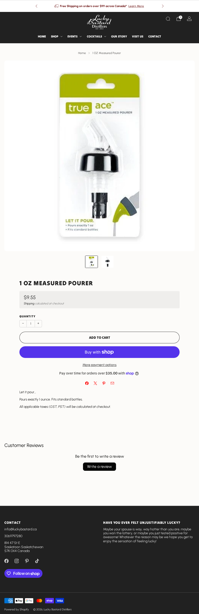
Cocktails (94, 36)
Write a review (99, 466)
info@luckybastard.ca (20, 529)
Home (42, 36)
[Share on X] (95, 383)
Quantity (27, 316)
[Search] (168, 18)
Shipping (29, 303)
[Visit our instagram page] (16, 561)
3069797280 (13, 536)
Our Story (119, 36)
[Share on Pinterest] (103, 383)
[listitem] (99, 6)
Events (72, 36)
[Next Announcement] (163, 6)
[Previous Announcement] (36, 6)
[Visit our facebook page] (6, 561)
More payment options (99, 365)
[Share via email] (112, 383)
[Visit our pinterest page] (27, 561)
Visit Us (137, 36)
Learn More (136, 6)
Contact (154, 36)
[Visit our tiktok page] (37, 561)
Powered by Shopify (16, 609)
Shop (54, 36)
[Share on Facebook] (86, 383)
